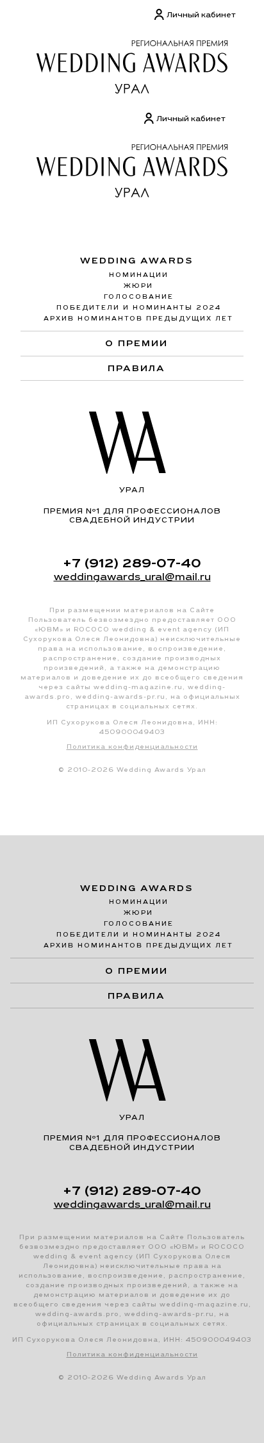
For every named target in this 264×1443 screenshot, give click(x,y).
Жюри (138, 285)
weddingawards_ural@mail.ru (132, 576)
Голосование (139, 296)
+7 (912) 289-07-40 (132, 563)
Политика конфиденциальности (132, 746)
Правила (136, 368)
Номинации (139, 275)
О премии (136, 343)
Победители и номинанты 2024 (138, 307)
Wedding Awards (137, 260)
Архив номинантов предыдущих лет (138, 318)
